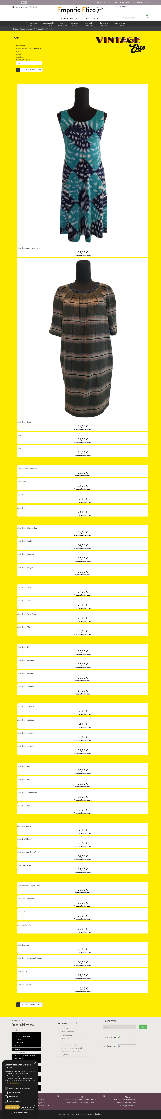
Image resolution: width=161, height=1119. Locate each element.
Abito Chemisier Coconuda (27, 468)
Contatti (33, 7)
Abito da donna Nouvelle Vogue (28, 248)
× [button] (35, 1063)
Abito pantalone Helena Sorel (28, 852)
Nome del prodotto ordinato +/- (29, 48)
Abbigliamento (48, 23)
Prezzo (19, 54)
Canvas (17, 1049)
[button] (20, 1112)
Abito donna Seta (23, 766)
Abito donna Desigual (25, 567)
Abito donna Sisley (24, 422)
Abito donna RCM (23, 647)
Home (15, 7)
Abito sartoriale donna (25, 898)
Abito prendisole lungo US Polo (28, 885)
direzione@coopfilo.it (141, 2)
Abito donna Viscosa (25, 806)
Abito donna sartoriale (25, 733)
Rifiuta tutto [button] (28, 1107)
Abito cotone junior (24, 984)
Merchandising (120, 23)
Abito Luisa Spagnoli (24, 826)
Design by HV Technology (91, 1114)
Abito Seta (21, 912)
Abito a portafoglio (24, 925)
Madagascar (20, 1052)
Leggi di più (15, 1083)
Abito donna (21, 495)
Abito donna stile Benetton (27, 792)
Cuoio (62, 23)
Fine (39, 69)
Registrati (65, 1055)
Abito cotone (22, 971)
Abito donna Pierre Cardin (26, 614)
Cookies (75, 1114)
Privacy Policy (65, 1114)
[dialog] (20, 1088)
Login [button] (23, 2)
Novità (19, 51)
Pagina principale (26, 29)
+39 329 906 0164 (122, 2)
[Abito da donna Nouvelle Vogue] (82, 164)
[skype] (17, 2)
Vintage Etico (31, 23)
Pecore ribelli (89, 23)
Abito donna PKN (23, 627)
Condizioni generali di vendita (72, 1048)
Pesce (17, 1033)
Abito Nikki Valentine (24, 839)
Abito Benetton (23, 945)
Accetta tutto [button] (12, 1107)
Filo (16, 1030)
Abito (19, 435)
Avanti (32, 69)
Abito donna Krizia (24, 601)
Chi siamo (23, 7)
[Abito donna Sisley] (82, 338)
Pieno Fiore (19, 1046)
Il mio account (66, 1035)
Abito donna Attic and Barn (27, 528)
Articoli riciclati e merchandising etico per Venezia (24, 1056)
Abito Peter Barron (24, 865)
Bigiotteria (104, 23)
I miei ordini (65, 1038)
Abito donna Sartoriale (25, 660)
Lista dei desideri (67, 1032)
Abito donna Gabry (24, 587)
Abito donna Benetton (25, 554)
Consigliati (20, 57)
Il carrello (64, 1028)
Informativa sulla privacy (70, 1051)
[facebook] (13, 2)
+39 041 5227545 (103, 2)
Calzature (74, 23)
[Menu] (148, 24)
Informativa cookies (69, 1045)
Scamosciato (19, 1043)
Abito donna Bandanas (25, 541)
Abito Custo (21, 481)
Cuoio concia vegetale (22, 1036)
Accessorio (19, 1040)
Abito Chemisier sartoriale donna (29, 958)
